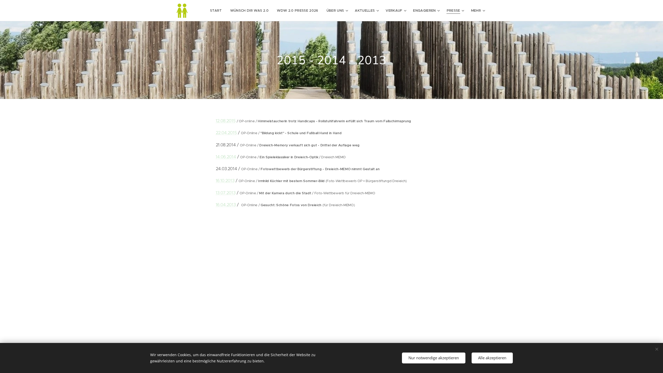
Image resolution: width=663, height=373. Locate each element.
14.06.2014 (226, 157)
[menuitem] (217, 10)
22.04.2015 (226, 132)
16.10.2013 (225, 180)
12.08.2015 (226, 121)
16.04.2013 (226, 204)
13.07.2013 (226, 193)
